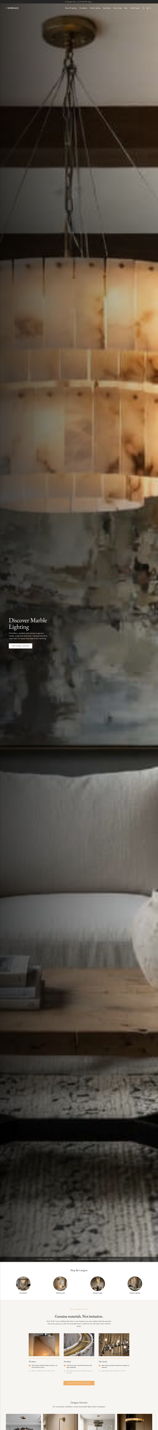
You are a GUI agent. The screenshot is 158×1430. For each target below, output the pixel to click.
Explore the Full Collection (79, 1383)
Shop (89, 2)
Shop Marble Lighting (20, 646)
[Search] (144, 8)
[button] (7, 1286)
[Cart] (148, 8)
